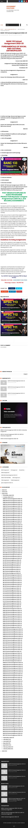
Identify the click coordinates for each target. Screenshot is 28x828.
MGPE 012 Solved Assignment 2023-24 (16, 387)
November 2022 (7, 495)
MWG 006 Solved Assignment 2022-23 (12, 690)
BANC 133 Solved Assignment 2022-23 (12, 526)
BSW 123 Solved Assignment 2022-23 (12, 623)
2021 (3, 751)
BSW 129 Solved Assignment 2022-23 (12, 612)
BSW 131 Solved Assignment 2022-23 (12, 608)
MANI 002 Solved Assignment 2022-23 (12, 681)
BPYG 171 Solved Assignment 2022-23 (12, 534)
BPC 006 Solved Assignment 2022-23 (12, 653)
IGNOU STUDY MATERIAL (6, 477)
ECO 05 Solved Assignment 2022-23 (12, 595)
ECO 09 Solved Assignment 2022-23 (12, 592)
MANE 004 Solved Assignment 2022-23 (13, 668)
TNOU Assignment (5, 480)
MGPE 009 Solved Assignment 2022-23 (13, 711)
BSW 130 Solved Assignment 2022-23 (12, 610)
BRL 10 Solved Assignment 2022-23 (12, 573)
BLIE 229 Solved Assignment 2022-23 (12, 554)
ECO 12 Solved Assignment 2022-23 (12, 590)
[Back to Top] (14, 826)
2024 (3, 490)
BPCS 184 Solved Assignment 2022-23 (12, 552)
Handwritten (21, 470)
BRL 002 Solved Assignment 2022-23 (12, 584)
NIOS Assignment (16, 477)
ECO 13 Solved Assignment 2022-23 (12, 588)
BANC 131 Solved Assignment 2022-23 (12, 530)
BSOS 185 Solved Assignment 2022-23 (12, 538)
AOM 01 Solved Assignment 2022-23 (12, 603)
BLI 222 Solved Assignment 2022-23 (12, 562)
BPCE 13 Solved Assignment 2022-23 (12, 651)
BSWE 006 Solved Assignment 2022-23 (13, 629)
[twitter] (22, 1)
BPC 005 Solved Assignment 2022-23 (12, 655)
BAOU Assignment (5, 470)
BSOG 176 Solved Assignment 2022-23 (12, 541)
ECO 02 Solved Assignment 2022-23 (12, 599)
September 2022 (7, 737)
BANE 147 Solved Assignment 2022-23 (12, 498)
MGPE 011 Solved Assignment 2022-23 (12, 707)
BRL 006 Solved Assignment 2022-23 (12, 579)
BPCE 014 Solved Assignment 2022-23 (12, 649)
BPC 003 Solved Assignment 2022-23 (12, 657)
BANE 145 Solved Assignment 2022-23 (12, 502)
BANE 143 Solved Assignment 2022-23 (12, 506)
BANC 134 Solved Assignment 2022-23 (12, 524)
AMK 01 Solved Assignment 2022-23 (12, 605)
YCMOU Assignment (15, 480)
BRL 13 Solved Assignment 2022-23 (12, 567)
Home (2, 25)
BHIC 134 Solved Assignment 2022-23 (12, 517)
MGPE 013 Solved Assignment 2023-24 (16, 380)
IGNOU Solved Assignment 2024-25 (9, 438)
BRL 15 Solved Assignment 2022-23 (12, 565)
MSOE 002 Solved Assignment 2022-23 (13, 731)
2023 (3, 491)
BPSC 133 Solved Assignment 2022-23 (12, 511)
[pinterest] (26, 1)
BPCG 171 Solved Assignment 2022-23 (12, 549)
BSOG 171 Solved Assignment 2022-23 (12, 545)
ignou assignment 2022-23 (10, 29)
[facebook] (19, 1)
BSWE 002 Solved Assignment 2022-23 (13, 636)
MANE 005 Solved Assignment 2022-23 (13, 666)
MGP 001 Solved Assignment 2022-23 (12, 726)
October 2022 (7, 497)
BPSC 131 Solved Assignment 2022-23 (12, 515)
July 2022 (5, 739)
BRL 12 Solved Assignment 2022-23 (12, 569)
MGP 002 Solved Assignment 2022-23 (12, 724)
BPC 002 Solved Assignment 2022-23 (12, 659)
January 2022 (7, 748)
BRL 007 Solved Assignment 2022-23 (12, 577)
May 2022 (5, 743)
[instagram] (24, 1)
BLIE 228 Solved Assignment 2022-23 (12, 556)
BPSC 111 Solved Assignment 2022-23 (11, 333)
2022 (3, 493)
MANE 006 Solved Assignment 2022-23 (13, 664)
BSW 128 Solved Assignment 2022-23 (12, 614)
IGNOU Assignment (5, 472)
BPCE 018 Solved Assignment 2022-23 (12, 644)
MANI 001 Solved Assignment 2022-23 (12, 683)
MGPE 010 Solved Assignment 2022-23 (12, 709)
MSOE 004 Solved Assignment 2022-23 (13, 727)
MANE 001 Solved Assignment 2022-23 (12, 673)
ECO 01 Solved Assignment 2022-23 (12, 601)
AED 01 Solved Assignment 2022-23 (12, 606)
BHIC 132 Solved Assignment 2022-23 (12, 521)
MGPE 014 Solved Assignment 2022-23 (12, 701)
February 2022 (7, 747)
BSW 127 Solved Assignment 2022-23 (12, 616)
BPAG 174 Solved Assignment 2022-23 (12, 551)
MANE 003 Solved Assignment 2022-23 (13, 670)
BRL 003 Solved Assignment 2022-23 (12, 582)
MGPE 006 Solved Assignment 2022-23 (13, 716)
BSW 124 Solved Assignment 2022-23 (12, 621)
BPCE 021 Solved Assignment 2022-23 (12, 640)
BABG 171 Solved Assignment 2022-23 (12, 536)
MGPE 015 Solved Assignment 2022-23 (12, 700)
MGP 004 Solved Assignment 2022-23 (12, 720)
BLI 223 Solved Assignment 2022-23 (12, 560)
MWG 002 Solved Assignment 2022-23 (12, 694)
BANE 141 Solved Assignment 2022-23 (12, 508)
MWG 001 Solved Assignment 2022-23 (12, 696)
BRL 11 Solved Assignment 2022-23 (11, 571)
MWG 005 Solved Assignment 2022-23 (12, 688)
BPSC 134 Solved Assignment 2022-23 (12, 510)
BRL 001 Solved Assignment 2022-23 (12, 586)
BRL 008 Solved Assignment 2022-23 (12, 575)
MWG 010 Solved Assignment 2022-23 (12, 685)
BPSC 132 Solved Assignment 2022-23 (12, 513)
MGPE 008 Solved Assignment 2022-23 (13, 713)
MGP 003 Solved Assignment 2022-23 (12, 722)
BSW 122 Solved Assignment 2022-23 (12, 625)
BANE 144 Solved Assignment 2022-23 (12, 504)
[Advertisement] (14, 16)
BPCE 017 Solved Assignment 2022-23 (12, 646)
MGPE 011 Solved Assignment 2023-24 (16, 393)
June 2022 (6, 741)
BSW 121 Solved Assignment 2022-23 (12, 627)
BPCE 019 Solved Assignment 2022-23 (12, 642)
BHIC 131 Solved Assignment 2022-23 (12, 523)
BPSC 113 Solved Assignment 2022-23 (11, 308)
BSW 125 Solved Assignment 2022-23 (12, 620)
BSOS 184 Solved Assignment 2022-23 (12, 539)
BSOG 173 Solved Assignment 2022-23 (12, 543)
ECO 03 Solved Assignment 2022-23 (12, 597)
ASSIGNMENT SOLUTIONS (11, 7)
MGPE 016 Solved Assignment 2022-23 (12, 698)
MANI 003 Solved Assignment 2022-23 (12, 675)
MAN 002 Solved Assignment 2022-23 (12, 677)
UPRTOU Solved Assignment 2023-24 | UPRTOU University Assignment (16, 799)
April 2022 (5, 745)
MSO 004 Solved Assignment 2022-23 (12, 735)
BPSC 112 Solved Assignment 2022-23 (11, 320)
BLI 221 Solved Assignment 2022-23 (12, 564)
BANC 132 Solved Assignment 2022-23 (12, 528)
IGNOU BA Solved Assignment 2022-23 (9, 475)
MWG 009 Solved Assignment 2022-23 (12, 686)
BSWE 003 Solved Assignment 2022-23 (13, 633)
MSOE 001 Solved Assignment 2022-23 (12, 733)
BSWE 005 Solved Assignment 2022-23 (13, 631)
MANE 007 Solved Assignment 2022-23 (13, 662)
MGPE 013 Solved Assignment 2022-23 (12, 703)
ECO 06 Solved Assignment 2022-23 (12, 593)
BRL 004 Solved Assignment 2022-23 (12, 580)
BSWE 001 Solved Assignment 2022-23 (12, 638)
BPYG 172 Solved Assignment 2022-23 (12, 532)
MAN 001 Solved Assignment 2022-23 (12, 679)
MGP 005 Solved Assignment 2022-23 (12, 718)
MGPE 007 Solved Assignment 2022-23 (13, 714)
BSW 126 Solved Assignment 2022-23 (12, 618)
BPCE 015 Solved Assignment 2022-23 (12, 647)
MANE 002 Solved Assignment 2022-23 (13, 672)
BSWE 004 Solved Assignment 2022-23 (13, 634)
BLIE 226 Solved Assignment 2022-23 (12, 558)
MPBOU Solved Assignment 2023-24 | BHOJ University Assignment (11, 809)
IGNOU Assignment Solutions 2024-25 (16, 792)
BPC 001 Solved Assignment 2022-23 (12, 660)
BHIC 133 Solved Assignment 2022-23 (12, 519)
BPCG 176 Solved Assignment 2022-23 (12, 547)
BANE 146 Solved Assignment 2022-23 (12, 500)
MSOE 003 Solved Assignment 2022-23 (13, 729)
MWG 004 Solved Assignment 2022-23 (13, 692)
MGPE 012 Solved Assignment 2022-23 (12, 705)
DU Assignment (14, 470)
